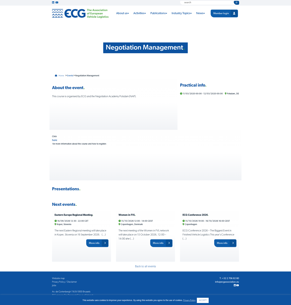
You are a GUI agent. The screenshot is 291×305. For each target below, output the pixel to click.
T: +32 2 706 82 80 (229, 278)
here (54, 140)
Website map (58, 278)
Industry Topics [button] (181, 13)
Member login (221, 13)
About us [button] (121, 13)
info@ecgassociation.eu (227, 282)
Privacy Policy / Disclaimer (64, 282)
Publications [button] (158, 13)
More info (94, 243)
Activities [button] (138, 13)
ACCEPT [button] (203, 300)
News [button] (199, 13)
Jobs (54, 285)
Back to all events (145, 266)
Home (61, 76)
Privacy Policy (189, 300)
